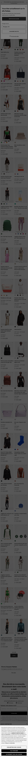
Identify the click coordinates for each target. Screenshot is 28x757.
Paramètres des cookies (14, 747)
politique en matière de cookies (17, 733)
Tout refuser (14, 750)
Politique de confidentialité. (10, 743)
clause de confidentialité (5, 734)
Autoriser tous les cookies (14, 754)
